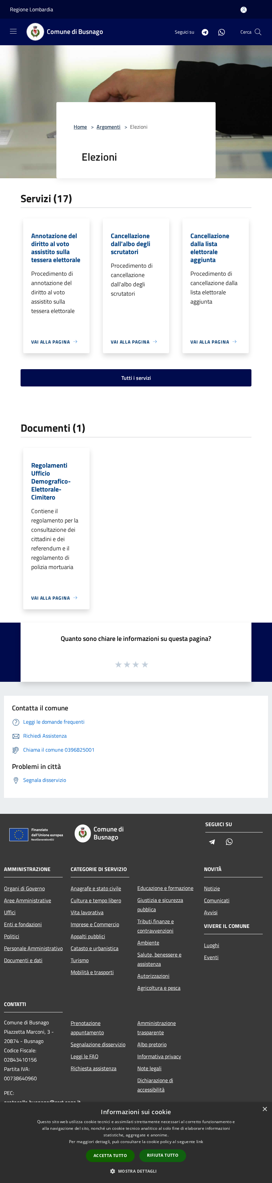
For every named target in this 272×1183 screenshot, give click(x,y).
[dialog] (136, 1142)
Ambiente (148, 943)
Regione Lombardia (31, 9)
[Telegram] (202, 31)
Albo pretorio (152, 1044)
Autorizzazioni (153, 976)
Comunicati (217, 900)
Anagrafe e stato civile (96, 888)
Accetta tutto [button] (110, 1155)
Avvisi (211, 912)
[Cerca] (258, 32)
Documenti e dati (23, 960)
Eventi (211, 957)
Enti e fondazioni (23, 924)
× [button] (264, 1109)
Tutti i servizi (136, 378)
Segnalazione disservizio (98, 1044)
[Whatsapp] (219, 31)
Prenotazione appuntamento (87, 1027)
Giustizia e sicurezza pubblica (160, 904)
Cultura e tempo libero (96, 900)
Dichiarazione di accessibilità (155, 1085)
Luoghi (211, 945)
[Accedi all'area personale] (244, 10)
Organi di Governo (24, 888)
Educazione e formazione (165, 888)
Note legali (149, 1068)
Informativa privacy (159, 1056)
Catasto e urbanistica (94, 948)
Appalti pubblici (88, 936)
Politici (11, 936)
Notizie (212, 888)
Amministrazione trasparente (156, 1027)
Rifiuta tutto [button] (162, 1155)
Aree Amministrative (27, 900)
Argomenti (108, 127)
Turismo (80, 960)
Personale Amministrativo (33, 948)
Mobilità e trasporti (92, 972)
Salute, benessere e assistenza (159, 959)
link (199, 1141)
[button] (136, 1171)
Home (80, 127)
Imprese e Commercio (95, 924)
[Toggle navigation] (13, 31)
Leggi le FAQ (85, 1056)
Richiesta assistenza (93, 1068)
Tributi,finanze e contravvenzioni (155, 926)
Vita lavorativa (87, 912)
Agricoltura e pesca (158, 988)
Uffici (10, 912)
